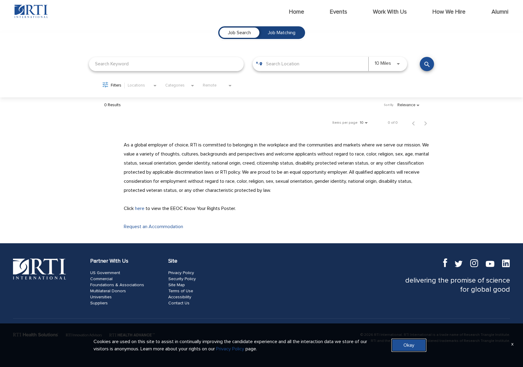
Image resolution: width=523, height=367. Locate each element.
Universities (101, 297)
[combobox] (166, 64)
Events (338, 12)
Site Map (176, 285)
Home (296, 12)
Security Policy (182, 279)
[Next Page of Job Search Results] (425, 123)
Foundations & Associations (117, 285)
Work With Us (390, 12)
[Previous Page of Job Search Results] (413, 123)
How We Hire (449, 12)
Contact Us (178, 303)
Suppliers (99, 303)
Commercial (101, 279)
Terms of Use (180, 291)
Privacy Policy (181, 273)
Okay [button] (408, 345)
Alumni (500, 12)
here (139, 208)
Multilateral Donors (108, 291)
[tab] (239, 33)
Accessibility (179, 297)
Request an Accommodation (153, 226)
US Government (105, 273)
